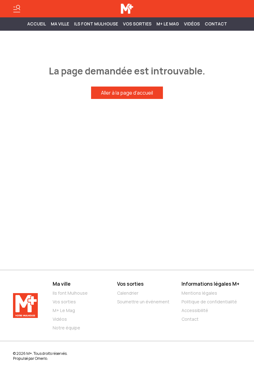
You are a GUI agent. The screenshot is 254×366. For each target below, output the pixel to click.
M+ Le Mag (167, 24)
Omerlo (41, 358)
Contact (216, 24)
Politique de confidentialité (209, 302)
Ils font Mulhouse (70, 293)
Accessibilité (195, 310)
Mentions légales (199, 293)
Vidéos (192, 24)
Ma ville (62, 283)
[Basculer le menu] (16, 8)
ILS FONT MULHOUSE (96, 24)
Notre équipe (66, 328)
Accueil (36, 24)
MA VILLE (60, 24)
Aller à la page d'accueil (127, 92)
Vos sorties (137, 24)
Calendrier (127, 293)
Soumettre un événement (143, 302)
